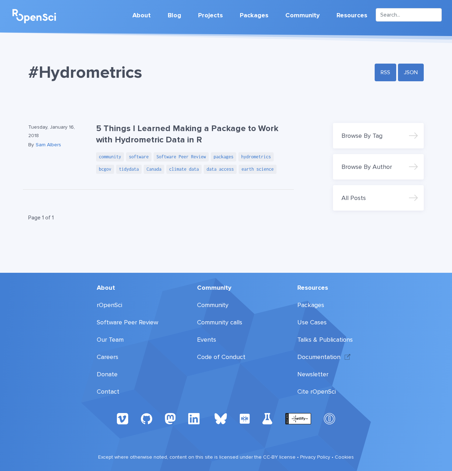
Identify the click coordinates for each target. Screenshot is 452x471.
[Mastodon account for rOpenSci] (170, 418)
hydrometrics (256, 156)
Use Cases (312, 322)
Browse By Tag (361, 136)
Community (302, 15)
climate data (184, 169)
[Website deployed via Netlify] (298, 418)
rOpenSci (109, 305)
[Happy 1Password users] (329, 418)
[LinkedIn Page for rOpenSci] (195, 418)
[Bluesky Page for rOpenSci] (220, 418)
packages (223, 156)
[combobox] (409, 15)
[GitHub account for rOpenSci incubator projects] (267, 418)
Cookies (344, 457)
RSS (385, 72)
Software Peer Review (181, 156)
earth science (258, 169)
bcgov (105, 169)
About (141, 15)
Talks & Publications (325, 339)
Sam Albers (48, 145)
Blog (174, 15)
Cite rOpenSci (316, 391)
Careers (107, 357)
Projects (210, 15)
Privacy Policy (315, 457)
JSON (411, 72)
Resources (352, 15)
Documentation (318, 357)
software (139, 156)
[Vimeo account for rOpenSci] (122, 418)
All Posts (353, 198)
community (110, 156)
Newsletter (312, 374)
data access (220, 169)
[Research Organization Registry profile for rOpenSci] (245, 418)
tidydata (129, 169)
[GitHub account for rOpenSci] (146, 418)
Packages (254, 15)
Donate (107, 374)
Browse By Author (366, 167)
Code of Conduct (221, 357)
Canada (154, 169)
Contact (108, 391)
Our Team (110, 339)
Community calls (219, 322)
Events (206, 339)
